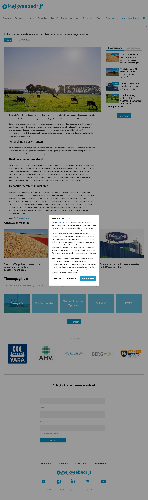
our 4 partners (63, 222)
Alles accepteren (88, 278)
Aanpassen (58, 278)
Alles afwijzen (72, 278)
